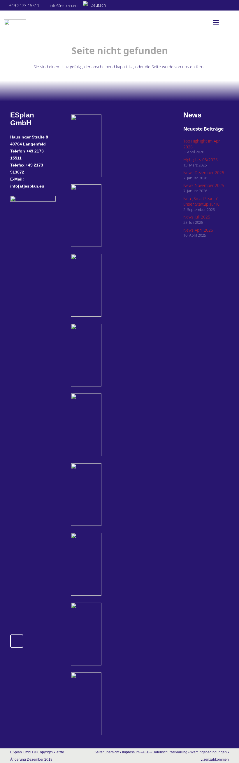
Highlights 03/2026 (200, 159)
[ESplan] (102, 494)
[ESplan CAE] (102, 285)
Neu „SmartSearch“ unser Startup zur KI (201, 201)
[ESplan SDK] (102, 355)
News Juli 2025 (196, 217)
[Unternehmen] (102, 634)
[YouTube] (231, 5)
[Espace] (102, 424)
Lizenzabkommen (215, 759)
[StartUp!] (102, 146)
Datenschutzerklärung (170, 752)
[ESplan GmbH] (15, 22)
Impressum (131, 752)
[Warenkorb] (228, 22)
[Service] (102, 564)
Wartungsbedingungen (208, 752)
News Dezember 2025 (203, 172)
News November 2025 (203, 185)
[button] (97, 5)
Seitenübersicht (106, 752)
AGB (146, 752)
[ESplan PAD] (102, 703)
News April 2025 (198, 230)
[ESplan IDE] (102, 215)
